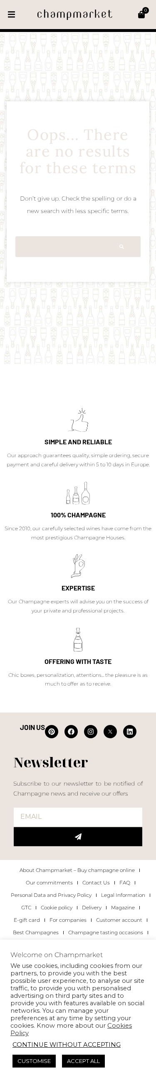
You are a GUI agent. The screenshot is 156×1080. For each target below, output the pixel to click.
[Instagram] (90, 731)
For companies (68, 920)
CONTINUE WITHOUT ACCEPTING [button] (66, 1044)
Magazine (123, 907)
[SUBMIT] (78, 837)
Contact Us (96, 882)
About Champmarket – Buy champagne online (77, 870)
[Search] (122, 246)
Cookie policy (56, 907)
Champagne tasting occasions (105, 932)
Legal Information (123, 895)
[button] (11, 14)
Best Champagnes (36, 932)
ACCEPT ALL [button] (83, 1061)
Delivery (92, 907)
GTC (26, 907)
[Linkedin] (129, 731)
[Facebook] (71, 731)
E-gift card (27, 920)
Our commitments (49, 882)
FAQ (124, 882)
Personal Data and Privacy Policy (51, 895)
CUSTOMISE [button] (34, 1061)
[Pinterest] (51, 731)
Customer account (119, 920)
